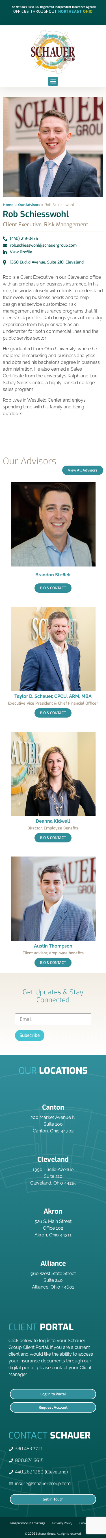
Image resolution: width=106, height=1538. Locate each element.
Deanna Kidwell (53, 821)
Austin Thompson (53, 946)
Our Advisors (29, 205)
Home (8, 205)
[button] (53, 81)
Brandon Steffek (53, 574)
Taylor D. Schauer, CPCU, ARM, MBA (53, 696)
